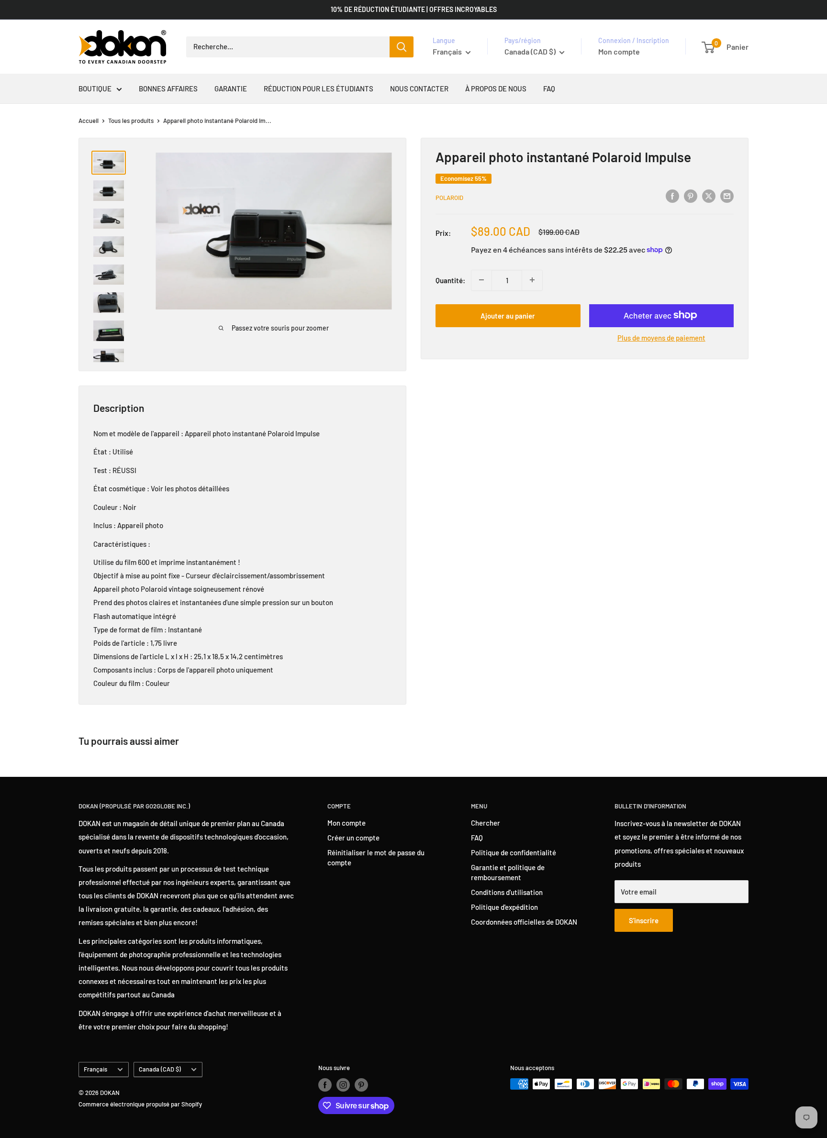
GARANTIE (230, 88)
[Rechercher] (402, 46)
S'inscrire (644, 920)
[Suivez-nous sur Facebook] (325, 1085)
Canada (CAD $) (160, 1069)
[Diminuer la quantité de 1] (481, 280)
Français (95, 1069)
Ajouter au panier (508, 315)
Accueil (88, 120)
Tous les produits (131, 120)
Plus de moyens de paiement (661, 337)
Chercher (485, 822)
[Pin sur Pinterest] (690, 195)
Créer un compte (353, 837)
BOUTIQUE (95, 88)
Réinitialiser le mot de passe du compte (376, 857)
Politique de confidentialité (513, 852)
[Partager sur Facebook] (672, 195)
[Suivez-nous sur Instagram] (343, 1085)
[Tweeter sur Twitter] (708, 195)
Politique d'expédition (504, 907)
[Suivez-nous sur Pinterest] (361, 1085)
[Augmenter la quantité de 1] (532, 280)
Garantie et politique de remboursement (508, 872)
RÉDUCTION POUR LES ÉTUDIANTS (318, 88)
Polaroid (449, 197)
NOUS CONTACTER (419, 88)
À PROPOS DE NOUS (495, 88)
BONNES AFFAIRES (168, 88)
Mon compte (619, 51)
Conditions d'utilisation (507, 892)
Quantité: (450, 280)
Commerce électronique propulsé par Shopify (140, 1104)
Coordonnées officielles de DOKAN (524, 921)
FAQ (549, 88)
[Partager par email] (727, 195)
